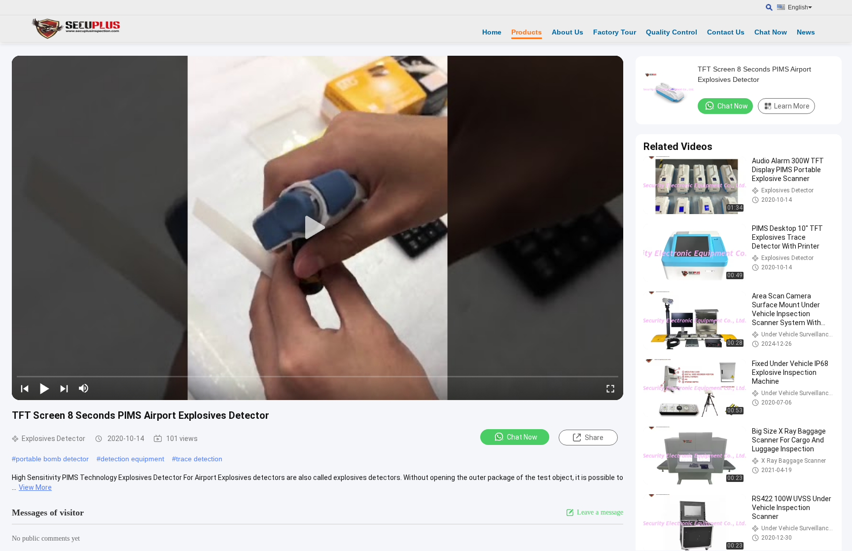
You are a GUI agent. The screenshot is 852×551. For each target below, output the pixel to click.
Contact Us (726, 32)
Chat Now (770, 32)
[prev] (25, 388)
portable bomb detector (52, 459)
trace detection (199, 459)
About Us (567, 32)
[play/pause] (44, 388)
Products (526, 32)
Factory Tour (614, 32)
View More (35, 487)
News (806, 32)
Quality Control (671, 32)
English (798, 7)
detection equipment (132, 459)
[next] (64, 388)
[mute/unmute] (84, 388)
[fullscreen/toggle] (610, 388)
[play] (317, 228)
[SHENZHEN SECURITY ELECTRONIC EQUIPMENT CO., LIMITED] (76, 28)
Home (491, 32)
